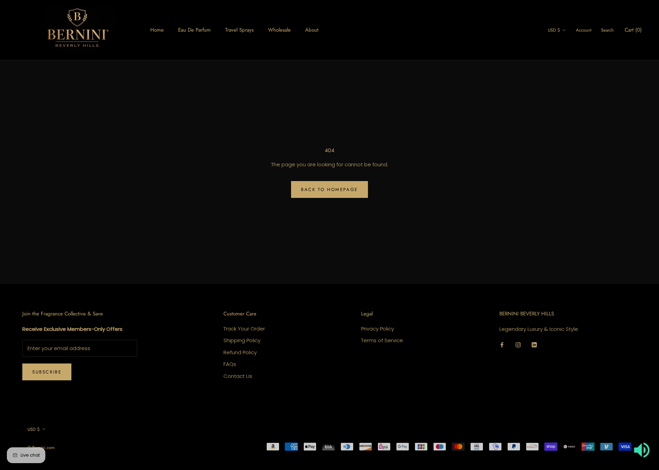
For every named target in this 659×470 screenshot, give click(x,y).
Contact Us (237, 376)
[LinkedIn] (534, 344)
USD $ (554, 30)
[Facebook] (502, 344)
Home (157, 30)
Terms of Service (382, 340)
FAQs (229, 364)
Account (583, 30)
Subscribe (46, 372)
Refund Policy (240, 352)
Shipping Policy (242, 340)
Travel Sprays (239, 30)
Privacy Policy (377, 328)
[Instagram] (518, 344)
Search (607, 30)
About (312, 30)
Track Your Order (244, 328)
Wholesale (279, 30)
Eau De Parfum (194, 30)
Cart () (633, 30)
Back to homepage (329, 189)
